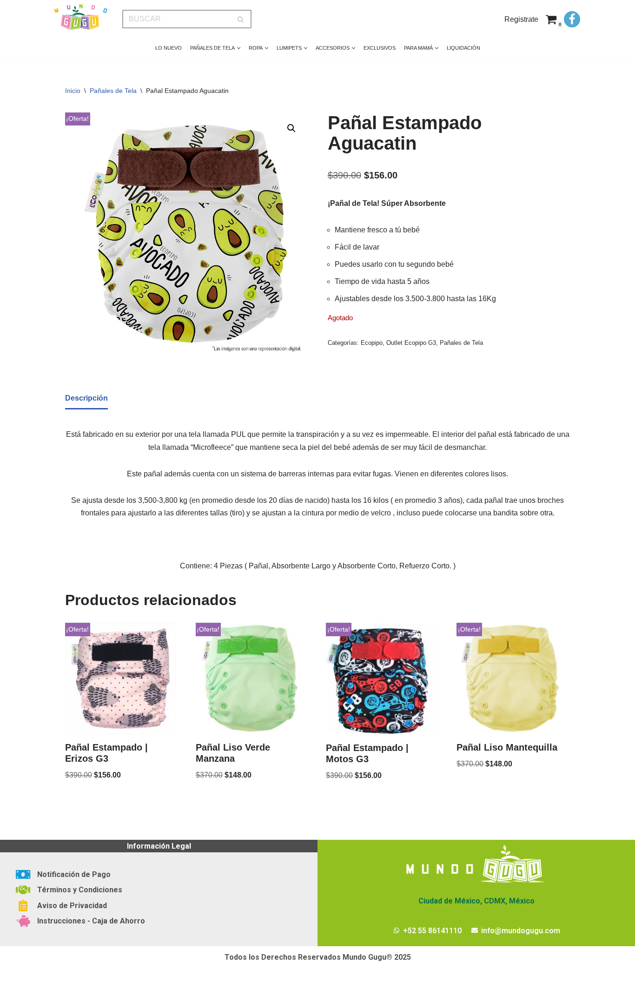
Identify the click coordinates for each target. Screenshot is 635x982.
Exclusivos (380, 48)
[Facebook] (572, 19)
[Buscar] (241, 19)
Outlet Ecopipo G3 (411, 342)
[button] (238, 48)
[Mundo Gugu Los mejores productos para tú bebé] (80, 17)
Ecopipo (372, 342)
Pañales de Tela (113, 90)
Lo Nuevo (168, 48)
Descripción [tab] (86, 398)
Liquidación (463, 48)
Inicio (72, 90)
